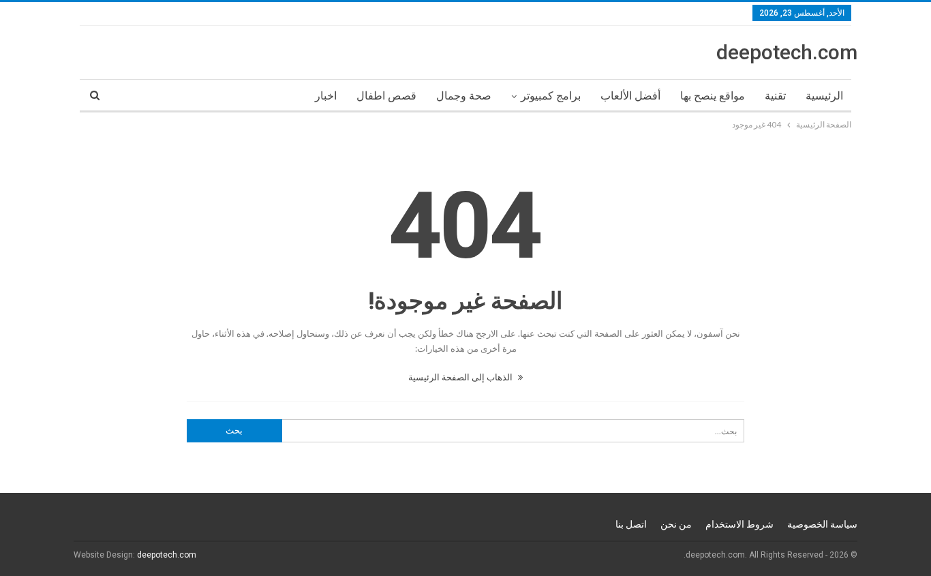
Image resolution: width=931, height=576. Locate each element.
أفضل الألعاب (630, 95)
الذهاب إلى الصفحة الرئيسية (461, 377)
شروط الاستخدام (739, 524)
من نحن (676, 524)
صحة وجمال (463, 95)
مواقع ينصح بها (712, 95)
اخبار (326, 95)
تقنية (775, 95)
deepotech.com (786, 52)
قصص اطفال (386, 95)
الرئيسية (824, 95)
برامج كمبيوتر (551, 95)
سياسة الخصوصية (822, 524)
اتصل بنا (631, 524)
